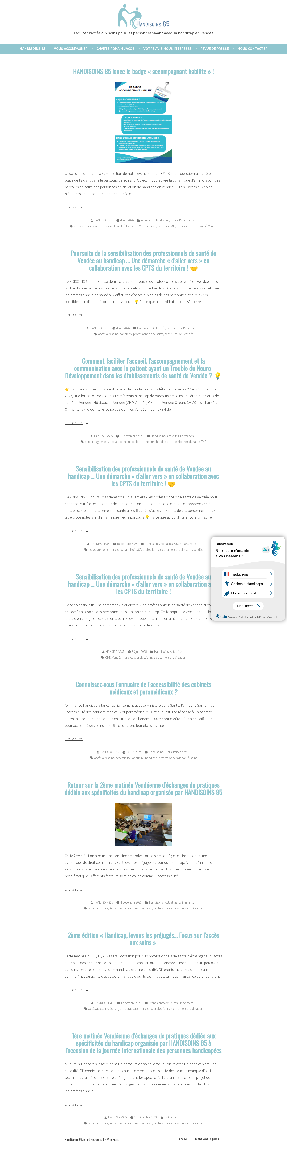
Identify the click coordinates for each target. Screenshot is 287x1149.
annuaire (138, 758)
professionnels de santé (192, 226)
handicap (150, 226)
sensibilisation (174, 334)
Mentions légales (207, 1139)
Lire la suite (87, 207)
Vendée (212, 226)
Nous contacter (252, 48)
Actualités (147, 220)
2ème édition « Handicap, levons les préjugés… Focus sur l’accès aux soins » (143, 938)
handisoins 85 (166, 226)
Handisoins (162, 220)
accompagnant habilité (110, 226)
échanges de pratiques (124, 908)
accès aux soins (84, 226)
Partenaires (186, 220)
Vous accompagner (71, 48)
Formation (187, 436)
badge (130, 226)
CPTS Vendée (113, 657)
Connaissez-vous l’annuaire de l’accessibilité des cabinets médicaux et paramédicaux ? (143, 687)
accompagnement (96, 442)
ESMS (139, 226)
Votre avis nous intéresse (168, 48)
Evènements (174, 328)
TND (204, 442)
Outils (174, 220)
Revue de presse (214, 48)
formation (148, 442)
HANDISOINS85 (103, 220)
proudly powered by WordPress (100, 1139)
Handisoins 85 (32, 48)
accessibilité (123, 758)
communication (130, 442)
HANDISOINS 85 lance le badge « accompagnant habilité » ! (143, 71)
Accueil (183, 1139)
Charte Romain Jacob (115, 48)
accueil (114, 442)
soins (193, 758)
